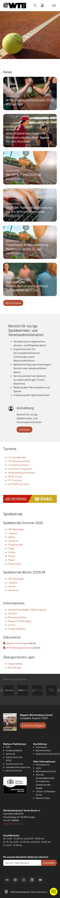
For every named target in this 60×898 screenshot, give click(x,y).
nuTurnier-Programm (20, 468)
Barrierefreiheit (43, 750)
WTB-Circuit (15, 476)
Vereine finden (43, 798)
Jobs (38, 768)
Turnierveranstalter (19, 461)
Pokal (11, 548)
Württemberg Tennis (46, 771)
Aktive (12, 536)
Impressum (41, 747)
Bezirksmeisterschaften (22, 472)
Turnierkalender (17, 457)
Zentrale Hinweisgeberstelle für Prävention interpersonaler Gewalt (45, 781)
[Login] (42, 5)
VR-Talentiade (16, 529)
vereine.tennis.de (14, 763)
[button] (6, 891)
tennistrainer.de (14, 770)
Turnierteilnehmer (18, 464)
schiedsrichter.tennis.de (18, 767)
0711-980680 (13, 820)
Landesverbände (14, 750)
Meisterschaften (17, 617)
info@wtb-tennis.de (13, 823)
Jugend (12, 533)
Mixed (11, 556)
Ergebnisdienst (17, 628)
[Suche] (35, 5)
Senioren (13, 540)
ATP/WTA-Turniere (18, 483)
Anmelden (24, 429)
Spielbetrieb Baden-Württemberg (27, 609)
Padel (11, 559)
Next (58, 690)
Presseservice (42, 764)
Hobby (11, 552)
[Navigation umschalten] (54, 5)
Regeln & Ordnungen (20, 621)
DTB (8, 747)
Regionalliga (15, 663)
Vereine (12, 613)
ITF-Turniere (15, 480)
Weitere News (13, 302)
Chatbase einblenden (53, 891)
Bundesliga (14, 667)
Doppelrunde (15, 544)
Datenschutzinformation (48, 753)
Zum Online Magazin (33, 725)
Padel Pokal (14, 563)
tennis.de (10, 753)
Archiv (12, 624)
